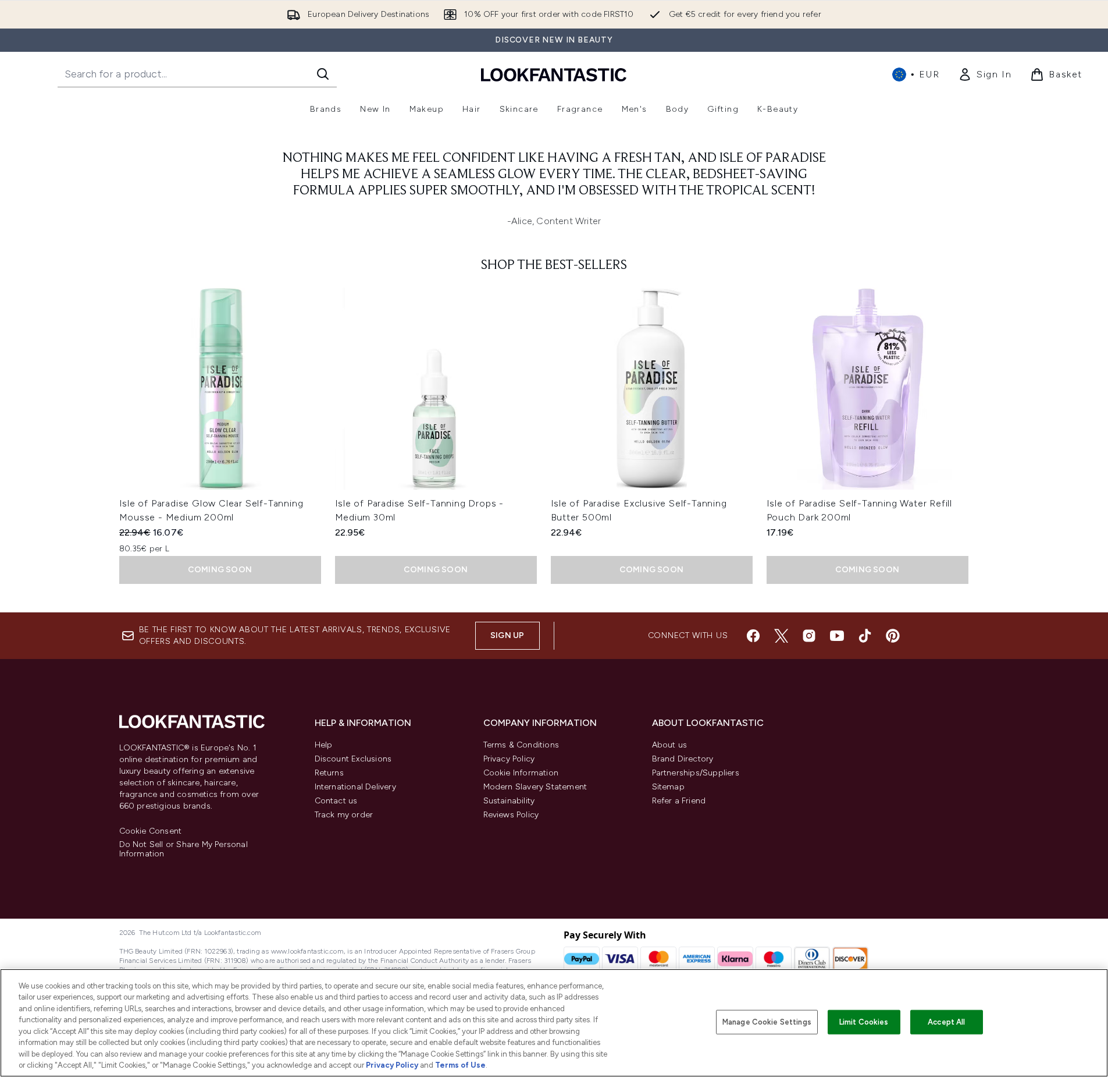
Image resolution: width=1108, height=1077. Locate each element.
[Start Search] (323, 74)
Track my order (344, 815)
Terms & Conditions (521, 745)
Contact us (336, 801)
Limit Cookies (864, 1022)
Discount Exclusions (353, 759)
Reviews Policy (511, 815)
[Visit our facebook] (753, 636)
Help (324, 745)
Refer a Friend (679, 801)
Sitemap (668, 787)
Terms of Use (460, 1065)
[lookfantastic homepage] (553, 74)
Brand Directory (683, 759)
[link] (984, 74)
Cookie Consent (150, 831)
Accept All (946, 1022)
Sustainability (509, 801)
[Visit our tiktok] (865, 636)
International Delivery (355, 787)
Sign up (507, 635)
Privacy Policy (509, 759)
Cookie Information (521, 773)
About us (669, 745)
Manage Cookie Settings (766, 1022)
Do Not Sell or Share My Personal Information (183, 849)
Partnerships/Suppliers (695, 773)
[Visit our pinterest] (893, 636)
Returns (329, 773)
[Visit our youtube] (837, 636)
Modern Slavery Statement (535, 787)
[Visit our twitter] (781, 636)
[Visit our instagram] (809, 636)
